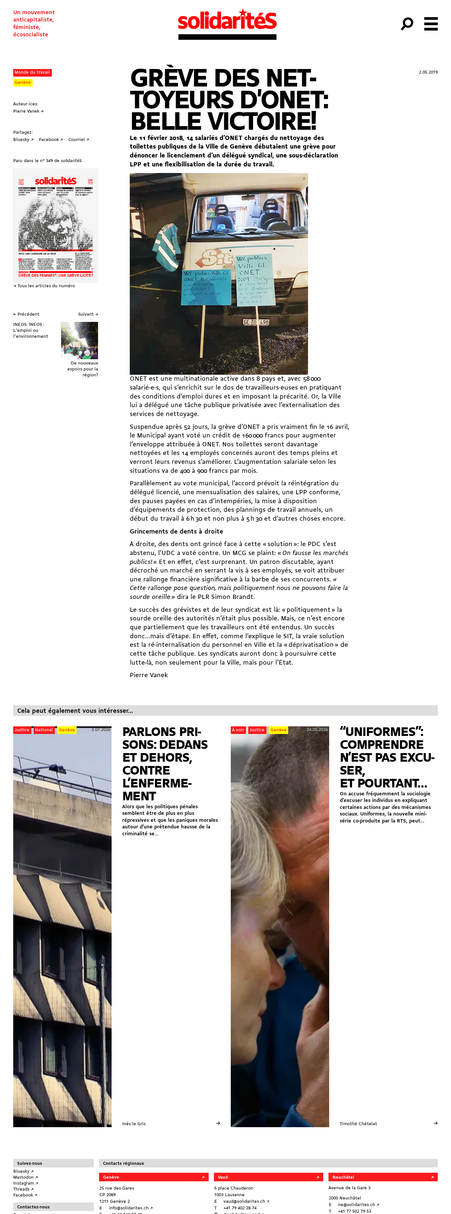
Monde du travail (32, 72)
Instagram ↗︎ (25, 1183)
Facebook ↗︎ (25, 1195)
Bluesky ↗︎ (23, 1171)
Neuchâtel (343, 1177)
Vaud (223, 1177)
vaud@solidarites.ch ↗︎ (246, 1201)
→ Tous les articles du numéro (44, 286)
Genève (23, 82)
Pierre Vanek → (28, 111)
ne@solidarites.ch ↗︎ (358, 1204)
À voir (238, 730)
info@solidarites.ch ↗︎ (131, 1208)
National (44, 730)
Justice (22, 730)
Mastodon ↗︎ (25, 1177)
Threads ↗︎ (23, 1189)
